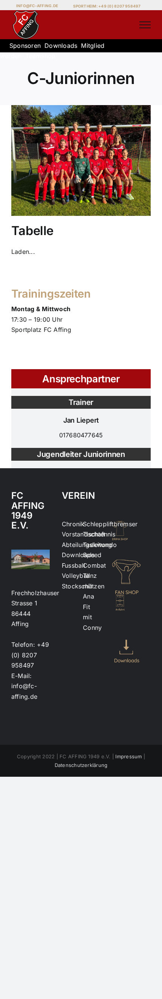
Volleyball (76, 575)
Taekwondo (100, 544)
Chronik (73, 524)
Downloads (60, 45)
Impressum (128, 756)
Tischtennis (99, 534)
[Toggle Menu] (145, 24)
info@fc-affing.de (37, 5)
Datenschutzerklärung (81, 765)
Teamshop (40, 56)
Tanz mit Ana (90, 586)
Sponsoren (25, 45)
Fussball (73, 565)
